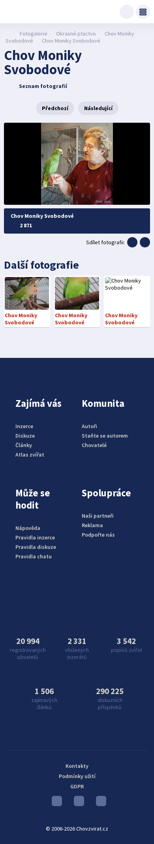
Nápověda (27, 527)
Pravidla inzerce (35, 537)
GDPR (77, 786)
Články (23, 445)
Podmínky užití (77, 776)
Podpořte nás (98, 534)
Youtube (55, 803)
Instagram (77, 803)
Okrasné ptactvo (76, 33)
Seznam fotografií (43, 86)
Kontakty (77, 765)
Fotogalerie (33, 33)
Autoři (89, 426)
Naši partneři (98, 515)
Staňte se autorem (105, 435)
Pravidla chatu (33, 556)
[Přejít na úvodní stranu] (8, 33)
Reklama (92, 525)
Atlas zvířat (29, 454)
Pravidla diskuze (35, 546)
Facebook (99, 803)
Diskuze (25, 435)
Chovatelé (94, 445)
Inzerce (24, 426)
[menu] (143, 12)
